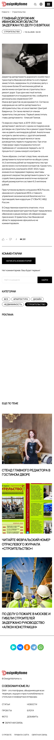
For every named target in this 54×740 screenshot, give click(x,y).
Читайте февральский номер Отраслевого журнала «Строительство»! (26, 544)
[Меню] (48, 4)
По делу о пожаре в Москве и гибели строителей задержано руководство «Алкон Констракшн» (26, 620)
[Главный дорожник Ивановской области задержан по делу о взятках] (25, 59)
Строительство (12, 31)
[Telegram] (34, 647)
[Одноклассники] (27, 647)
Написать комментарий (18, 260)
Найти (45, 280)
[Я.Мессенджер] (13, 647)
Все (6, 299)
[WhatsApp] (40, 647)
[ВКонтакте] (20, 647)
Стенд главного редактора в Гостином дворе (26, 472)
